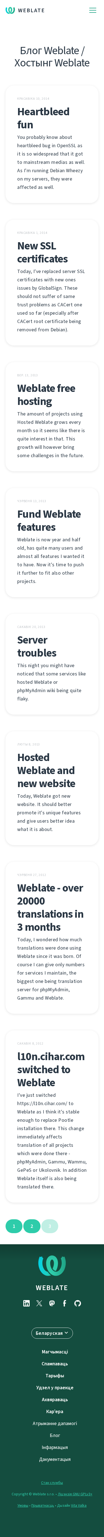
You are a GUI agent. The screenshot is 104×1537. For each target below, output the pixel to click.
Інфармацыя (55, 1447)
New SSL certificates (42, 252)
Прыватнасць (42, 1505)
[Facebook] (65, 1303)
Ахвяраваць (55, 1399)
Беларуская (49, 1333)
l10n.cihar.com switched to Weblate (51, 1069)
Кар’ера (54, 1411)
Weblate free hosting (46, 395)
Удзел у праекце (54, 1387)
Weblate (31, 10)
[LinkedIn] (26, 1303)
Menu (92, 10)
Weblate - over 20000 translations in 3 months (50, 907)
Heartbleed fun (43, 118)
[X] (39, 1303)
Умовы (22, 1505)
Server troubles (36, 646)
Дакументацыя (55, 1459)
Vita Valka (79, 1505)
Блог (55, 1435)
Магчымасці (55, 1351)
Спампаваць (55, 1363)
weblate (52, 1287)
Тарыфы (54, 1375)
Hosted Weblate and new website (46, 770)
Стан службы (52, 1482)
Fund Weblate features (49, 520)
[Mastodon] (52, 1303)
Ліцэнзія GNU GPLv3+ (75, 1494)
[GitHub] (77, 1303)
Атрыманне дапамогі (55, 1423)
